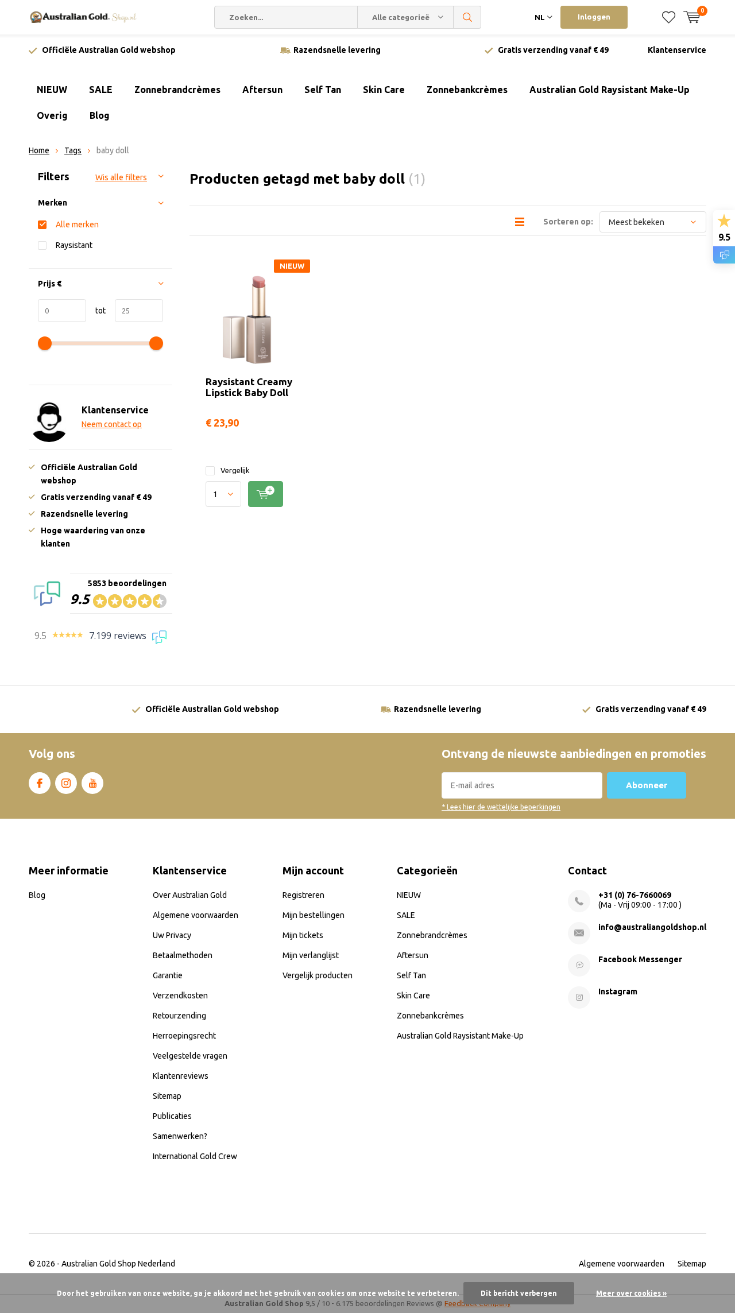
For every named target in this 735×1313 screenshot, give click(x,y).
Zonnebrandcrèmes (177, 89)
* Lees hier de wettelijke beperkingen (501, 807)
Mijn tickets (303, 935)
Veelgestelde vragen (190, 1055)
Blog (100, 115)
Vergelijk (235, 470)
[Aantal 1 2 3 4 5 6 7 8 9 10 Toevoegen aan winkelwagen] (251, 494)
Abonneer (646, 785)
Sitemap (167, 1096)
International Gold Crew (195, 1156)
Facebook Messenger (640, 959)
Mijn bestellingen (314, 915)
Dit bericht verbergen (519, 1293)
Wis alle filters (121, 177)
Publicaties (172, 1116)
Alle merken (77, 224)
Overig (52, 115)
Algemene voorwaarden (195, 915)
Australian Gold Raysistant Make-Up (609, 89)
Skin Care (384, 89)
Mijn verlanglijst (311, 955)
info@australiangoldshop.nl (652, 927)
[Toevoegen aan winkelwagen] (265, 494)
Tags (73, 150)
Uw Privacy (172, 935)
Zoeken (467, 17)
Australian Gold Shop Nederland (118, 1263)
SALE (101, 89)
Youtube (92, 783)
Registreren (303, 895)
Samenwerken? (180, 1136)
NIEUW (52, 89)
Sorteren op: (568, 221)
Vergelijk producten (318, 975)
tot (96, 310)
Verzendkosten (180, 995)
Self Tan (322, 89)
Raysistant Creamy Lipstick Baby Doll (249, 387)
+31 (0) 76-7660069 (634, 895)
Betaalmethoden (182, 955)
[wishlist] (668, 17)
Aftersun (262, 89)
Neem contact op (112, 424)
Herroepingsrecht (184, 1035)
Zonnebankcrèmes (467, 89)
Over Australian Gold (190, 895)
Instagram (66, 783)
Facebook (40, 783)
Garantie (168, 975)
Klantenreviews (180, 1075)
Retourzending (179, 1015)
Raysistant (74, 245)
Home (39, 150)
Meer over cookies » (631, 1293)
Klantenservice (677, 50)
